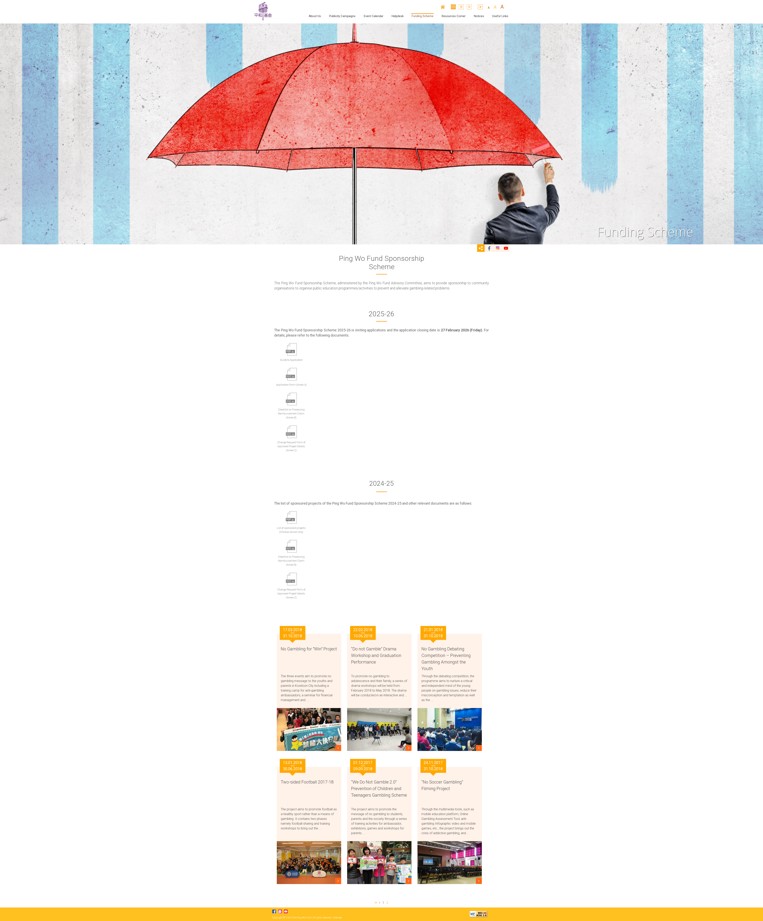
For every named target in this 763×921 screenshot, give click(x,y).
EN (453, 6)
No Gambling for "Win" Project (309, 648)
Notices (479, 16)
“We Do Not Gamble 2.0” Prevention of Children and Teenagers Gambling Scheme (379, 789)
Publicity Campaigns (342, 16)
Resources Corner (454, 16)
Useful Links (500, 16)
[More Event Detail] (338, 748)
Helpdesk (397, 16)
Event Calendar (373, 16)
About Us (315, 16)
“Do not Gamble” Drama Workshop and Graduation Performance (376, 655)
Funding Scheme (422, 16)
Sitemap (337, 917)
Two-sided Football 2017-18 (307, 782)
